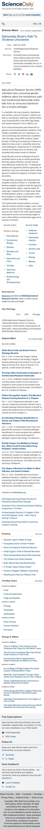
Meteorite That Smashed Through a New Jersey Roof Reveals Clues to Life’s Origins (22, 675)
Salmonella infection (33, 239)
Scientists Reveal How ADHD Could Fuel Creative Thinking (20, 523)
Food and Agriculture (13, 594)
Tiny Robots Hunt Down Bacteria (18, 559)
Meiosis (32, 261)
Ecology (7, 605)
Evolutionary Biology (12, 241)
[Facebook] (14, 74)
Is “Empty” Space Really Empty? (18, 566)
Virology (10, 265)
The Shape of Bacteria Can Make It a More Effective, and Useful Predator (21, 470)
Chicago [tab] (36, 314)
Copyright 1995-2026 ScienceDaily (19, 801)
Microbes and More (12, 253)
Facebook (10, 754)
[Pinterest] (23, 74)
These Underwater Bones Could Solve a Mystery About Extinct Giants (21, 681)
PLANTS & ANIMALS (9, 586)
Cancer (32, 252)
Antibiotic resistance (33, 232)
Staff (18, 794)
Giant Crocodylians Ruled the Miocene (20, 547)
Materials (6, 295)
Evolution (33, 244)
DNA (31, 265)
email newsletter (32, 14)
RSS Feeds (11, 736)
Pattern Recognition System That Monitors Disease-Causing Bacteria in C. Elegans (21, 396)
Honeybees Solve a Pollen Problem (19, 543)
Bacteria (10, 247)
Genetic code (34, 248)
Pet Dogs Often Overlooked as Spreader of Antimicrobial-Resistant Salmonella (21, 374)
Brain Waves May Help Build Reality (19, 562)
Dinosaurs (8, 629)
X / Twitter (10, 758)
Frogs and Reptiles (12, 598)
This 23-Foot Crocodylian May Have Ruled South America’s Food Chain (22, 653)
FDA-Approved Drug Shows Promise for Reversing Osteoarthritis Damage (19, 500)
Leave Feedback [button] (13, 782)
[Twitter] (19, 74)
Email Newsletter (13, 732)
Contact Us (10, 786)
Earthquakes (9, 613)
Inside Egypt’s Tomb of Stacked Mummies (22, 551)
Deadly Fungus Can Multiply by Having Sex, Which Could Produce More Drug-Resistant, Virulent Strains (20, 446)
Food (6, 590)
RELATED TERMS (32, 225)
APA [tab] (26, 314)
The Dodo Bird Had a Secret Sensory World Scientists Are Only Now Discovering (23, 706)
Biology (32, 257)
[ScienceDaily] (18, 4)
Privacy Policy (7, 797)
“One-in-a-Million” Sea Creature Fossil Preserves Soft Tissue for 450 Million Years (22, 647)
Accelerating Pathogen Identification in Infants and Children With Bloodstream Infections (20, 420)
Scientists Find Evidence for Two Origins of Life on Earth (22, 700)
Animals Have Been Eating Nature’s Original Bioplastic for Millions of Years (20, 659)
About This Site (6, 794)
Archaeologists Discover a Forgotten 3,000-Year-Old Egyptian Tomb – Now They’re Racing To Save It (20, 515)
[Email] (31, 74)
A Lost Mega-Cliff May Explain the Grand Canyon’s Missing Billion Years (21, 669)
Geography (8, 609)
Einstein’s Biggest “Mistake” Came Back (21, 570)
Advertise (38, 794)
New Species (12, 235)
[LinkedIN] (27, 74)
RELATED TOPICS (10, 225)
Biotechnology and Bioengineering (13, 279)
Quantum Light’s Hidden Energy (17, 539)
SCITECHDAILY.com (19, 492)
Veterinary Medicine (11, 271)
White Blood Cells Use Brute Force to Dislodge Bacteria (19, 351)
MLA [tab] (18, 314)
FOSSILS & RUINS (8, 618)
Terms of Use (37, 797)
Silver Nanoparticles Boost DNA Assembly (22, 555)
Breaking (6, 533)
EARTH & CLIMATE (8, 602)
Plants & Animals (11, 231)
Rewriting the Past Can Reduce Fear (20, 574)
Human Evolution (11, 625)
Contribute (26, 794)
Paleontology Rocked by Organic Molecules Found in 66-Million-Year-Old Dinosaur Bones (23, 692)
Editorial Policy (22, 797)
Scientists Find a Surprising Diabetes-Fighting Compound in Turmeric (22, 507)
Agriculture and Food (13, 260)
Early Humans (10, 621)
